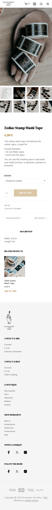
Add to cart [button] (10, 291)
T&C (45, 497)
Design (7, 175)
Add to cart (25, 193)
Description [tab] (26, 231)
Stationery (17, 209)
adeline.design (31, 500)
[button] (27, 3)
